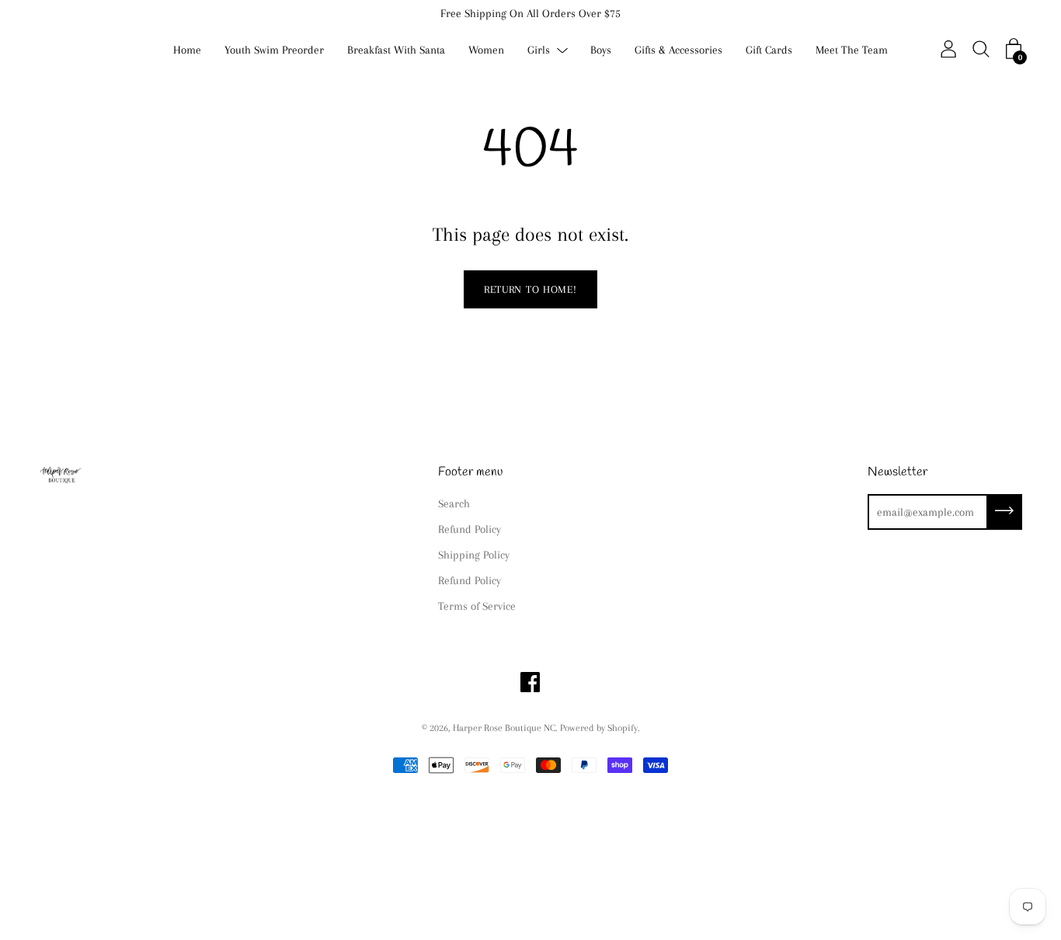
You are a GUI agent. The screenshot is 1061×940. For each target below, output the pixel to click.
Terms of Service (477, 606)
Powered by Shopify (599, 727)
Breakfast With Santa (396, 50)
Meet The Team (852, 50)
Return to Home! (530, 289)
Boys (600, 50)
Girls (538, 50)
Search (454, 503)
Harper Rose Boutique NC (504, 727)
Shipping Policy (474, 554)
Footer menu (470, 472)
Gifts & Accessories (678, 50)
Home (187, 50)
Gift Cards (769, 50)
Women (486, 50)
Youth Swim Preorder (274, 50)
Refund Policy (469, 529)
